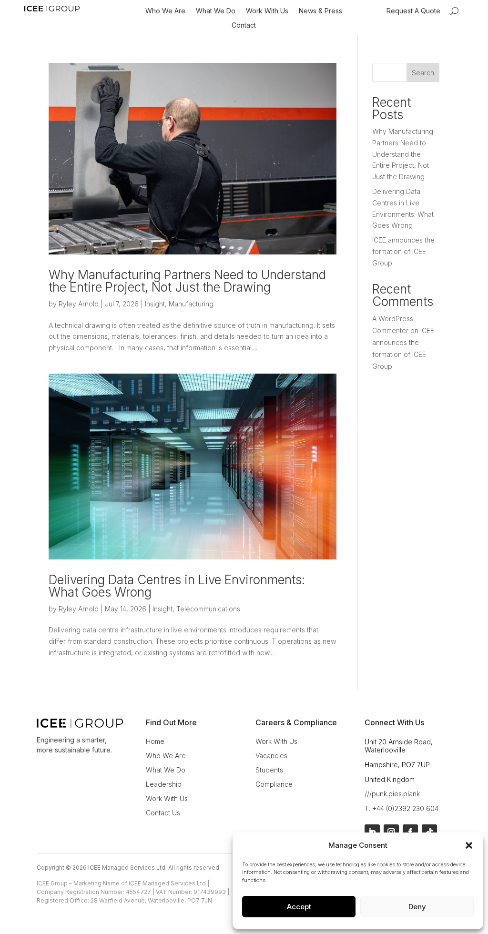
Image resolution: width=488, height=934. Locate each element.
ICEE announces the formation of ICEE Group (403, 251)
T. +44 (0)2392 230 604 (401, 808)
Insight (155, 304)
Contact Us (163, 813)
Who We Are (165, 11)
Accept (299, 906)
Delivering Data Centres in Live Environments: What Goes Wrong (177, 585)
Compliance (274, 784)
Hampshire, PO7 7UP (397, 765)
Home (155, 741)
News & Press (320, 11)
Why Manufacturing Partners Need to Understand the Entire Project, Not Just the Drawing (187, 280)
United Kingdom (390, 779)
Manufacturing (191, 304)
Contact (244, 25)
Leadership (164, 784)
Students (269, 770)
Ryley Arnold (79, 304)
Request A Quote (413, 11)
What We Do (215, 11)
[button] (469, 845)
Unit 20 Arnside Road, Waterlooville (399, 746)
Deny (417, 906)
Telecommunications (208, 609)
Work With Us (267, 11)
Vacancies (271, 756)
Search (423, 73)
